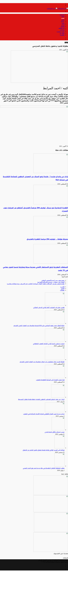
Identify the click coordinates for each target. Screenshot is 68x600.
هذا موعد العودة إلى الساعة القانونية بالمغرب (50, 379)
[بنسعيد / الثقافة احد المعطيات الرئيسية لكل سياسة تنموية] (50, 511)
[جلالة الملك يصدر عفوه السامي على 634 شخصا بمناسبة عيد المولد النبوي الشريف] (54, 323)
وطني (62, 16)
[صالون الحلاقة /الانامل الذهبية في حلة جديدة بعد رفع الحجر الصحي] (59, 466)
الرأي (62, 25)
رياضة (62, 21)
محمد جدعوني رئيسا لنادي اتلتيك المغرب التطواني (48, 343)
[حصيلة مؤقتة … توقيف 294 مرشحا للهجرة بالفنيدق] (50, 235)
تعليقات (62, 290)
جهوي (62, 18)
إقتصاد (62, 26)
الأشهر (62, 288)
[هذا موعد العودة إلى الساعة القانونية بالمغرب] (54, 377)
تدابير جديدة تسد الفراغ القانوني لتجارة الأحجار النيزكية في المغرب (43, 414)
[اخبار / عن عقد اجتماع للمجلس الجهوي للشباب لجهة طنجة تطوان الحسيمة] (57, 397)
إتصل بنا (62, 33)
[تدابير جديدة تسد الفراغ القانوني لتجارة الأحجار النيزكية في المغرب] (54, 411)
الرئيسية (62, 14)
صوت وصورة (60, 31)
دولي (63, 23)
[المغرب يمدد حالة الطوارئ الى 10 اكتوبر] (51, 531)
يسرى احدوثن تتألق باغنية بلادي (54, 432)
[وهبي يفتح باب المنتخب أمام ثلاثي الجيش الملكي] (54, 305)
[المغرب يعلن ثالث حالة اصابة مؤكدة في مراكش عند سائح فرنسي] (50, 551)
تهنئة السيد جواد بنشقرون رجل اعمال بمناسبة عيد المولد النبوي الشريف (42, 361)
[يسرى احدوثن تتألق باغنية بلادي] (58, 430)
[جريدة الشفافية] (57, 8)
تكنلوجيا (62, 35)
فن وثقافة (61, 28)
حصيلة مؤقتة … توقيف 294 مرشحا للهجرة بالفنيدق (47, 239)
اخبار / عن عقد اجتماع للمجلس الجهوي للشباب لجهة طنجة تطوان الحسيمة (41, 399)
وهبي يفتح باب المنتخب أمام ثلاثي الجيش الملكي (48, 307)
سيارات (62, 30)
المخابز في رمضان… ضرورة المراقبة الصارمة (50, 282)
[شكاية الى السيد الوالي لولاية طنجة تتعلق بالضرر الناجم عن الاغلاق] (59, 448)
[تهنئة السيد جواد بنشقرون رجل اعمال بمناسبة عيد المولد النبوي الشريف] (54, 359)
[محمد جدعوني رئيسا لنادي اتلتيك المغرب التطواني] (54, 341)
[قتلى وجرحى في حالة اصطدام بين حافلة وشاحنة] (50, 494)
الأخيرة (62, 287)
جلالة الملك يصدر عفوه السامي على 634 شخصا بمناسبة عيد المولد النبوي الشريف (38, 325)
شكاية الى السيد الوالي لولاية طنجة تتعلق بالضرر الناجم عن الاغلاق (43, 450)
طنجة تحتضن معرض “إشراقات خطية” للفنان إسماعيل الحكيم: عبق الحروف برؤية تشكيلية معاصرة (35, 283)
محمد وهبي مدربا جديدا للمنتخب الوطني (52, 280)
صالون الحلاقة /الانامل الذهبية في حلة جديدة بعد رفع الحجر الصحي (43, 468)
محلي (62, 19)
